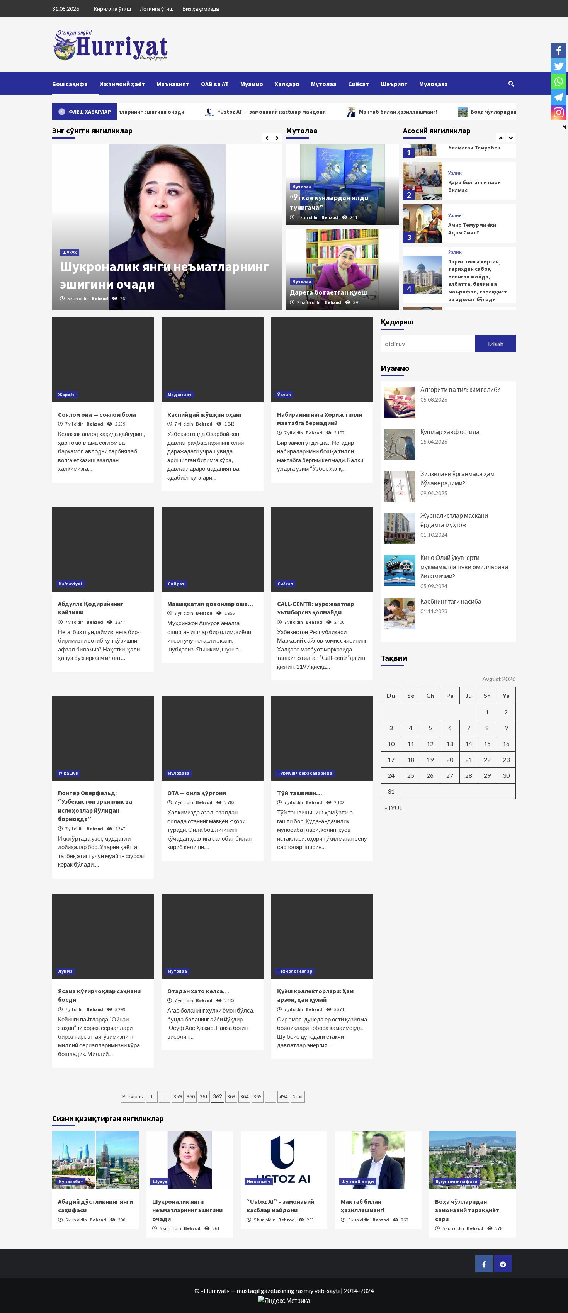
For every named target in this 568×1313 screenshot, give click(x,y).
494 (283, 1096)
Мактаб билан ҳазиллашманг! (371, 111)
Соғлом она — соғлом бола (97, 414)
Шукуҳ (69, 252)
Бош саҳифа (70, 84)
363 (231, 1096)
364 (244, 1096)
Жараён (67, 394)
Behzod (100, 298)
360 (191, 1096)
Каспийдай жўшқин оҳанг (204, 414)
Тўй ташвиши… (299, 793)
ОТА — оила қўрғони (196, 793)
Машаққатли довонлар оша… (210, 603)
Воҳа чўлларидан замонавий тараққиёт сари (467, 1210)
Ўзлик (455, 173)
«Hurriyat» (215, 1290)
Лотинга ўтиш (156, 8)
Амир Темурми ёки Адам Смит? (472, 228)
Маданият (180, 394)
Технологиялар (294, 971)
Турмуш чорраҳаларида (304, 773)
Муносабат (70, 1181)
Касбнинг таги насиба (450, 601)
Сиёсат (358, 84)
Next (298, 1096)
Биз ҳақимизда (200, 8)
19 (430, 759)
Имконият (258, 1181)
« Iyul (393, 807)
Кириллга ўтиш (112, 8)
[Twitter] (558, 66)
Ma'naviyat (70, 584)
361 (204, 1096)
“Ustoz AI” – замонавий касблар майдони (245, 111)
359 (177, 1096)
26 (430, 775)
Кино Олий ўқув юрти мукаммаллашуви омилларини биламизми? (464, 567)
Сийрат (176, 584)
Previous (132, 1096)
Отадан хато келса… (198, 991)
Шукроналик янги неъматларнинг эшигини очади (187, 1210)
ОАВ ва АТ (215, 84)
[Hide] (565, 127)
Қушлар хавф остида (450, 431)
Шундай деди (357, 1181)
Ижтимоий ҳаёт (122, 84)
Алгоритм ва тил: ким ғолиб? (460, 389)
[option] (167, 227)
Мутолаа (324, 84)
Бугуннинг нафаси (456, 1181)
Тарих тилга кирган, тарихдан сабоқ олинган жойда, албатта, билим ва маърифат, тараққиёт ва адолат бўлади (477, 280)
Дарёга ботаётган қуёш (328, 292)
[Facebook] (558, 50)
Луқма (65, 971)
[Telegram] (558, 97)
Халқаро (287, 84)
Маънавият (172, 84)
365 (257, 1096)
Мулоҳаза (433, 84)
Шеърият (394, 84)
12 (430, 743)
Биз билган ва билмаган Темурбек (474, 143)
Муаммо (251, 84)
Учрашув (68, 773)
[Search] (511, 83)
